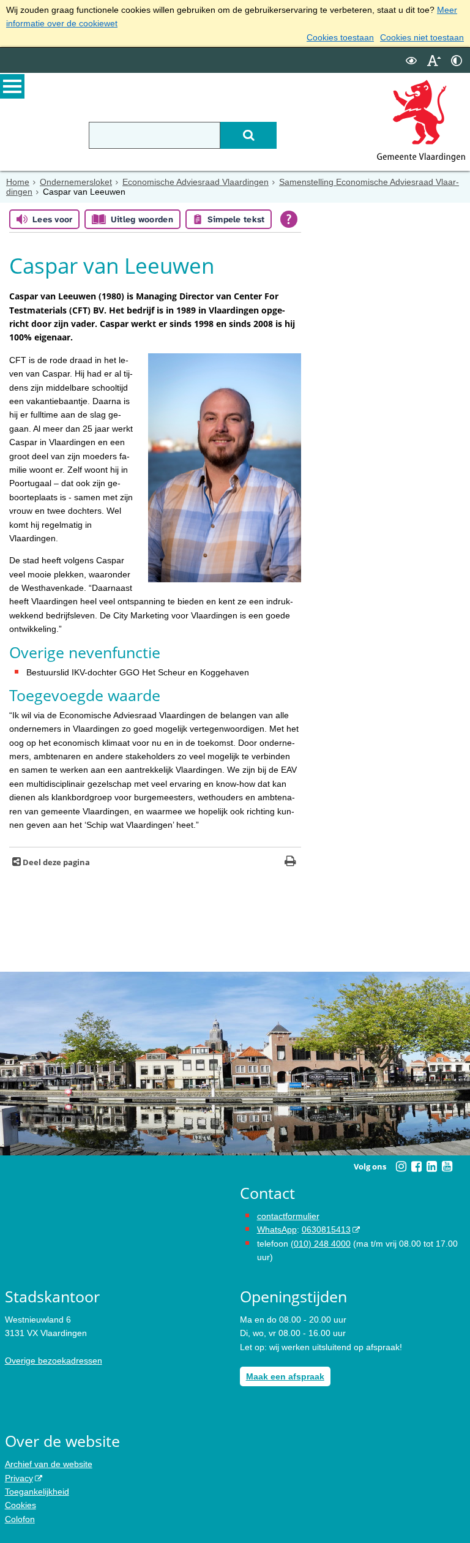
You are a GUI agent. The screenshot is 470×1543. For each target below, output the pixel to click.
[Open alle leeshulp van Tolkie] (288, 219)
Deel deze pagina (55, 862)
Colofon (20, 1519)
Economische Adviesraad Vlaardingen (195, 182)
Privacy (19, 1478)
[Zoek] (248, 135)
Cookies (20, 1505)
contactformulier (288, 1216)
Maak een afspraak (285, 1376)
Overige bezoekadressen (53, 1360)
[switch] (411, 60)
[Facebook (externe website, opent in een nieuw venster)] (416, 1166)
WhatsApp (277, 1229)
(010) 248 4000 (321, 1243)
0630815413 (326, 1229)
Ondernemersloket (76, 182)
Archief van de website (48, 1464)
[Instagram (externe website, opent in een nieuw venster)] (401, 1166)
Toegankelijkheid (37, 1491)
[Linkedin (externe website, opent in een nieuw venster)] (431, 1166)
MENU (12, 86)
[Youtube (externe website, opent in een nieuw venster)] (446, 1166)
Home (17, 182)
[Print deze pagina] (290, 862)
